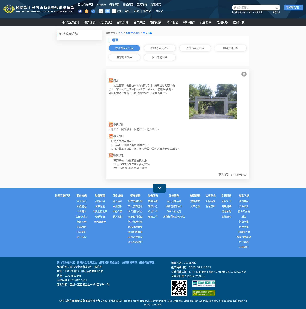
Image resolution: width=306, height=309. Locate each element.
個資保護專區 (146, 262)
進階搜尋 (276, 12)
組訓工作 (153, 211)
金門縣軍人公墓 (160, 48)
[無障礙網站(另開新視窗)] (203, 293)
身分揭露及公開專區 (174, 216)
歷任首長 (81, 237)
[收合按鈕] (159, 188)
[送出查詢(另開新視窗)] (277, 8)
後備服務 (156, 22)
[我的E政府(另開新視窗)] (203, 283)
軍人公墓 (147, 33)
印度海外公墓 (230, 48)
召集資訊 (244, 247)
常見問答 (222, 22)
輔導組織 (153, 201)
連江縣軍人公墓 (124, 48)
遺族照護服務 (135, 227)
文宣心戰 (195, 206)
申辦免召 (117, 211)
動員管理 (106, 22)
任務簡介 (81, 232)
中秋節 (159, 11)
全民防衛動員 (100, 211)
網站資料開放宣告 (109, 262)
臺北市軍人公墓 (195, 48)
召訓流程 (117, 206)
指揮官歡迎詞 (70, 22)
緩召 (243, 216)
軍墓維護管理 (135, 232)
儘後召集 (244, 227)
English (101, 4)
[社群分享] (93, 11)
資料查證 (244, 201)
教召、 (245, 12)
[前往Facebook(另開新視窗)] (80, 11)
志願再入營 (244, 232)
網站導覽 (114, 4)
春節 (136, 11)
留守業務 (139, 22)
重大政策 (81, 201)
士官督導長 (81, 216)
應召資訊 (117, 201)
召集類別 (100, 206)
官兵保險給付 (135, 211)
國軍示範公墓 (159, 57)
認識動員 (100, 201)
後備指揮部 (38, 9)
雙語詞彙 (128, 4)
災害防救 (205, 22)
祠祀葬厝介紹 (132, 33)
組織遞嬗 (81, 206)
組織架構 (81, 227)
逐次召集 (244, 221)
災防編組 (210, 201)
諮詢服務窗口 (135, 242)
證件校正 (244, 206)
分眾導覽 (156, 4)
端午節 (147, 11)
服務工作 (153, 216)
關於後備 (89, 22)
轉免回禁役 (244, 211)
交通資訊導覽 (129, 262)
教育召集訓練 (244, 237)
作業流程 (210, 206)
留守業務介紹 (135, 201)
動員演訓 (117, 216)
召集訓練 (122, 22)
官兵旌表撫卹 (135, 206)
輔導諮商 (195, 201)
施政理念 (81, 221)
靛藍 (127, 11)
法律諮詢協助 (174, 211)
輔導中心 (153, 206)
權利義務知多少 (174, 206)
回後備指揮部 (85, 4)
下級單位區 (293, 7)
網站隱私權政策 (66, 262)
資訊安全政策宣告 (87, 262)
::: (79, 4)
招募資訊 (258, 12)
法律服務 (172, 22)
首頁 (120, 33)
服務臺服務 (100, 221)
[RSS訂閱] (86, 11)
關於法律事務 (174, 201)
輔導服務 (189, 22)
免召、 (251, 12)
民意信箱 (142, 4)
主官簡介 (81, 211)
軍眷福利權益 (135, 216)
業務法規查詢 (135, 237)
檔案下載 (238, 22)
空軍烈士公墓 (124, 57)
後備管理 (100, 216)
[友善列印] (244, 74)
